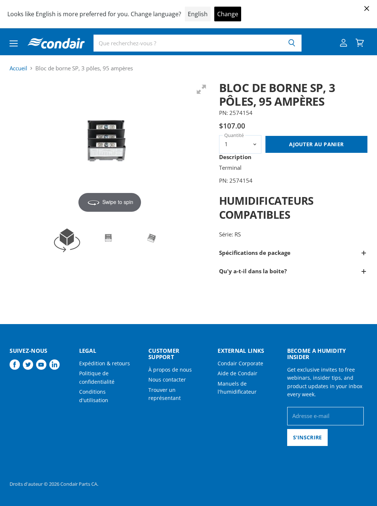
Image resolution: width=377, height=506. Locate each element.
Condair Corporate (240, 363)
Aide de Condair (237, 373)
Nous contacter (167, 379)
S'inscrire (307, 437)
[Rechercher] (292, 43)
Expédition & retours (104, 363)
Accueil (18, 68)
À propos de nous (170, 369)
